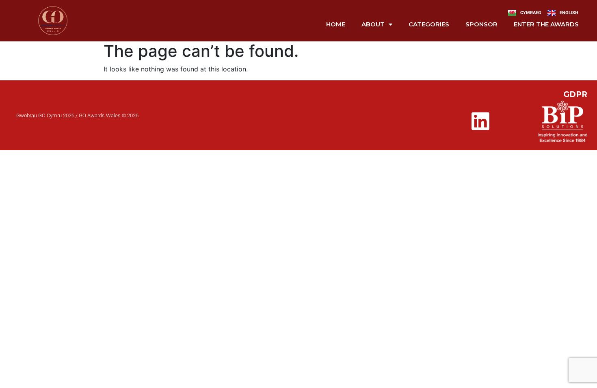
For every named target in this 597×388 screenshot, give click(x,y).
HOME (335, 24)
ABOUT (373, 24)
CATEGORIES (429, 24)
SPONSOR (481, 24)
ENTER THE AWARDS (546, 24)
